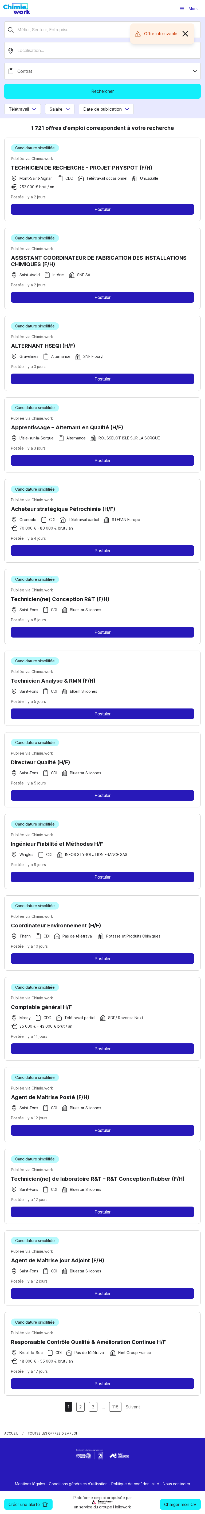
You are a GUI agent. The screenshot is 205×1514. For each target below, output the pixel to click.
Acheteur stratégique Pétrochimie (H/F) (63, 509)
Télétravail (19, 109)
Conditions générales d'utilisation (78, 1483)
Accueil (11, 1433)
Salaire (56, 109)
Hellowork (122, 1507)
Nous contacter (176, 1483)
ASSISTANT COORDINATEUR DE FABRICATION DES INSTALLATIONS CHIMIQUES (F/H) (99, 261)
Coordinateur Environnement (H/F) (56, 925)
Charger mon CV (180, 1504)
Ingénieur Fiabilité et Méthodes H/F (57, 844)
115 (115, 1406)
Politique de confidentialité (135, 1483)
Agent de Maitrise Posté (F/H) (50, 1097)
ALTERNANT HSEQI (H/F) (43, 346)
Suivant (133, 1406)
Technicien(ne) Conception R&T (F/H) (60, 599)
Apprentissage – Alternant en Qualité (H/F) (67, 427)
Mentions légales (30, 1483)
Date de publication (102, 109)
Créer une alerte (24, 1504)
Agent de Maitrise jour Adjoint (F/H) (57, 1260)
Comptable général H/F (41, 1007)
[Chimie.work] (16, 8)
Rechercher (102, 91)
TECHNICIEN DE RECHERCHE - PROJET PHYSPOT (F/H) (81, 168)
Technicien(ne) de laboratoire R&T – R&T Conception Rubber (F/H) (98, 1179)
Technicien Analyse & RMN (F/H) (53, 681)
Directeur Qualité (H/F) (40, 762)
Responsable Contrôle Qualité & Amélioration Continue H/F (88, 1342)
